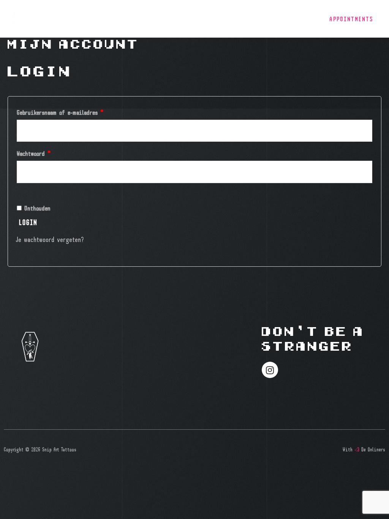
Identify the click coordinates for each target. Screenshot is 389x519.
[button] (351, 19)
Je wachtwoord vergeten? (50, 239)
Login (28, 222)
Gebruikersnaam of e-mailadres (69, 111)
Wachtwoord (43, 152)
